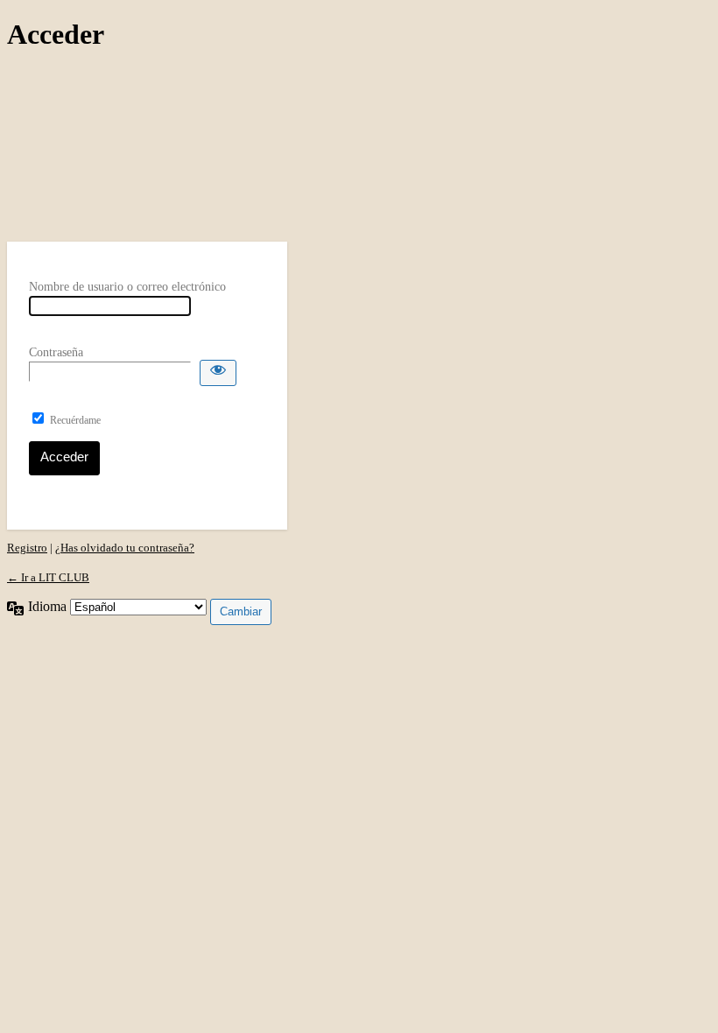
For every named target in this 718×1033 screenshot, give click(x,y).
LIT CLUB (147, 146)
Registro (27, 547)
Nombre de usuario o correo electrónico (127, 286)
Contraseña (56, 352)
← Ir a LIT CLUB (48, 577)
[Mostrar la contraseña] (218, 373)
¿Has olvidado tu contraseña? (124, 547)
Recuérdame (75, 420)
